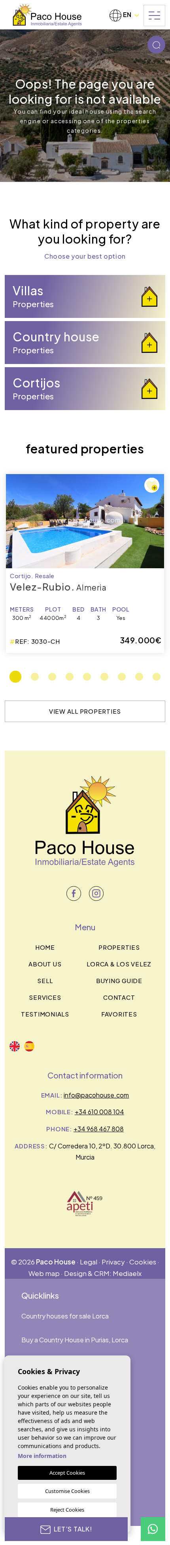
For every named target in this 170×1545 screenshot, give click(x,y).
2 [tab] (35, 677)
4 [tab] (70, 677)
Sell (45, 980)
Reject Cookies (67, 1509)
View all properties (85, 711)
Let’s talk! (73, 1529)
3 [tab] (52, 677)
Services (45, 997)
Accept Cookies (67, 1472)
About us (44, 964)
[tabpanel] (85, 563)
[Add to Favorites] (151, 485)
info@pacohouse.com (96, 1095)
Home (45, 947)
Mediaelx (127, 1273)
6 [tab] (104, 677)
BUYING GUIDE (119, 980)
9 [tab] (157, 677)
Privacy (113, 1261)
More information (42, 1456)
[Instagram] (96, 893)
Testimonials (45, 1014)
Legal (88, 1261)
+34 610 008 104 (99, 1111)
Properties (119, 947)
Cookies (142, 1261)
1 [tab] (15, 677)
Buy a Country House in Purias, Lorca (74, 1340)
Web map (44, 1273)
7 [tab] (122, 677)
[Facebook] (73, 893)
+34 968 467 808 (99, 1129)
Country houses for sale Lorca (65, 1316)
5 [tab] (87, 677)
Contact (119, 997)
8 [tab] (139, 677)
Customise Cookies (67, 1491)
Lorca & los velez (119, 964)
